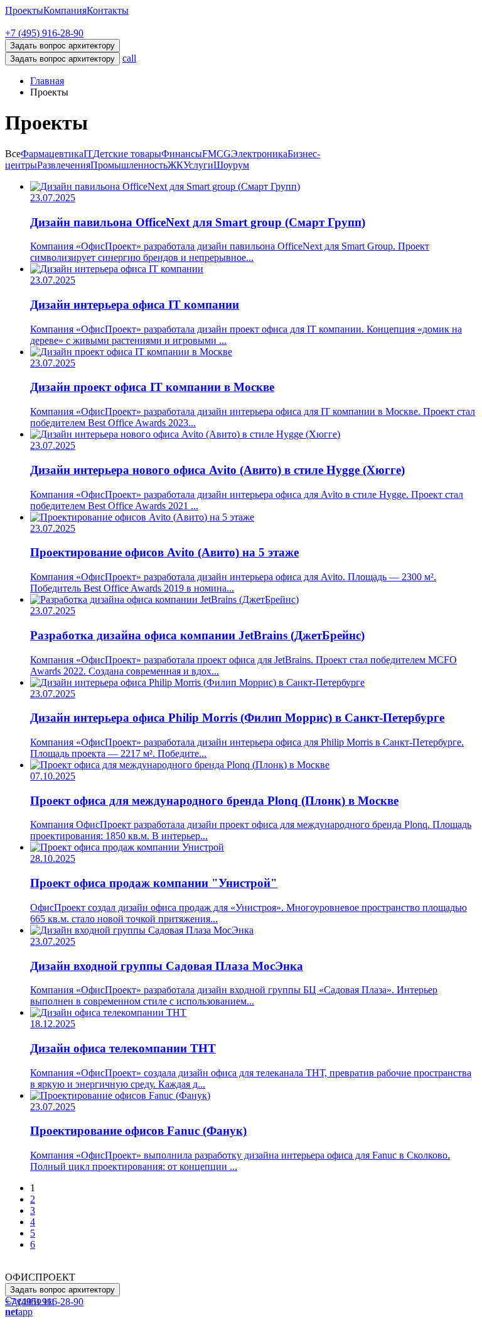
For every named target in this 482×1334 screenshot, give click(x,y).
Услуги (198, 165)
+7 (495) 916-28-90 (44, 33)
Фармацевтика (52, 153)
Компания (65, 10)
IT (88, 153)
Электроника (259, 153)
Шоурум (231, 165)
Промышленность (129, 165)
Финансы (181, 153)
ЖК (175, 165)
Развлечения (63, 165)
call (129, 58)
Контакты (108, 10)
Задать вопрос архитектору (62, 58)
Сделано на (29, 1306)
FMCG (216, 153)
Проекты (24, 10)
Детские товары (127, 153)
